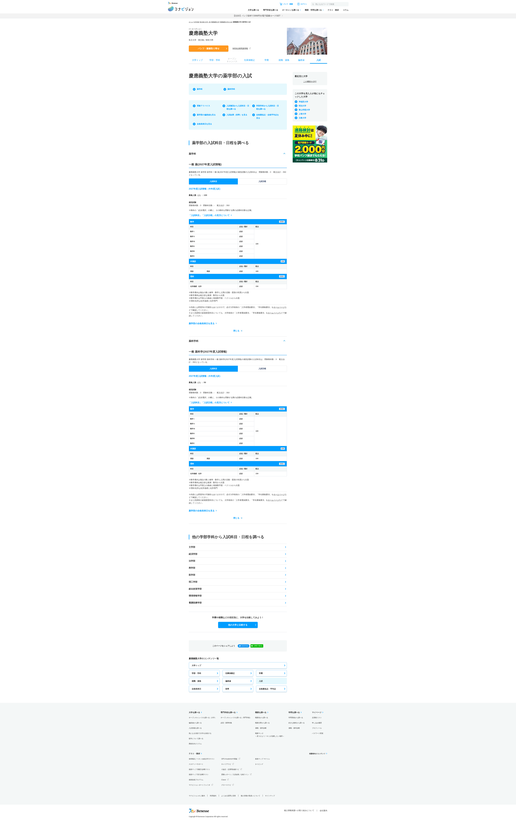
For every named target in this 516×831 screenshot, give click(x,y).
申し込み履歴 (317, 723)
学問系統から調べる (296, 718)
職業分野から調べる (262, 723)
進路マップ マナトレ (262, 759)
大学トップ (196, 665)
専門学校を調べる (270, 10)
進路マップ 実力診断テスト (199, 774)
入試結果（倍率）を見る (237, 115)
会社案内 (323, 810)
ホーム (191, 22)
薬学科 (200, 89)
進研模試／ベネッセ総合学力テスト (202, 759)
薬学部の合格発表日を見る (202, 323)
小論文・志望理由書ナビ (230, 769)
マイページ (316, 712)
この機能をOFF (310, 81)
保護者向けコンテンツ (317, 754)
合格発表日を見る (204, 124)
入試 (261, 681)
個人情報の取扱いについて (250, 796)
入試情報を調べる (195, 728)
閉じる (236, 331)
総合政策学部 (195, 589)
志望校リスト (317, 718)
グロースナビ (226, 785)
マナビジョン (180, 8)
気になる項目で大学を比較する (200, 733)
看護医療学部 (195, 603)
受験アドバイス (203, 106)
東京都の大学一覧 (205, 22)
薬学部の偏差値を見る (206, 115)
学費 (261, 673)
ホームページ (279, 307)
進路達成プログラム (196, 780)
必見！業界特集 (226, 723)
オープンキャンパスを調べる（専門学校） (236, 718)
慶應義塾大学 (215, 22)
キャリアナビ (226, 764)
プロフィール (317, 728)
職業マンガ (269, 734)
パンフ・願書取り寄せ (208, 48)
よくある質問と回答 (228, 796)
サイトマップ (270, 796)
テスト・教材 (333, 10)
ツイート (244, 646)
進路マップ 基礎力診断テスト (199, 769)
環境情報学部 (195, 596)
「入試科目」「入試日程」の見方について (209, 215)
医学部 (192, 575)
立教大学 (302, 118)
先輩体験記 (230, 673)
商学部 (192, 568)
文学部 (192, 547)
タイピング (259, 764)
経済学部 (193, 554)
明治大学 (302, 106)
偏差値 (228, 681)
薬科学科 (231, 89)
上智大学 (302, 114)
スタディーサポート (196, 764)
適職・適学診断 (260, 728)
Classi (223, 780)
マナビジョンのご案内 (197, 796)
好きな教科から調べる (297, 723)
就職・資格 (196, 681)
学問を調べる (294, 712)
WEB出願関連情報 (240, 48)
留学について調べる (196, 739)
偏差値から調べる (195, 723)
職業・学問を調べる (313, 10)
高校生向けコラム (195, 744)
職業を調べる (260, 712)
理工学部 (193, 582)
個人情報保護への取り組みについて (299, 810)
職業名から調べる (261, 718)
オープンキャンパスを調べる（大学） (202, 718)
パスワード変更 (317, 733)
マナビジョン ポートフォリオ (199, 785)
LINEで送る (258, 646)
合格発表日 (196, 689)
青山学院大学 (304, 110)
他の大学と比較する (238, 625)
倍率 (227, 689)
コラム (346, 10)
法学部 (192, 561)
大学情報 (196, 22)
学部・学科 (196, 673)
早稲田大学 (303, 102)
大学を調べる (253, 10)
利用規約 (213, 796)
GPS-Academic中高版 (229, 759)
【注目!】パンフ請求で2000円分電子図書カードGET (256, 16)
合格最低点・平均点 (267, 689)
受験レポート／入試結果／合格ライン (235, 774)
